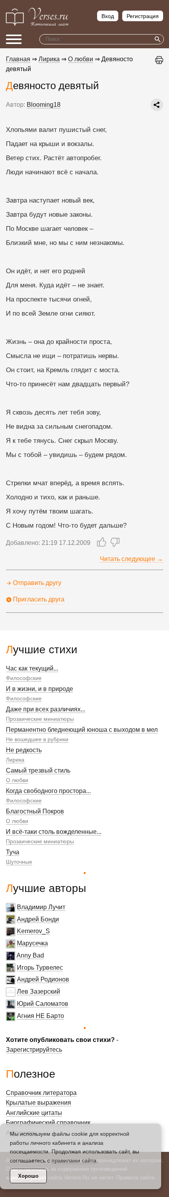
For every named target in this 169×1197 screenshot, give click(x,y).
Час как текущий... (32, 668)
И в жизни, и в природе (39, 688)
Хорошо (28, 1176)
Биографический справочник (48, 1122)
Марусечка (32, 943)
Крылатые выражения (38, 1102)
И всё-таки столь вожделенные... (53, 831)
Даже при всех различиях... (45, 709)
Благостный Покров (35, 811)
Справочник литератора (41, 1092)
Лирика (15, 760)
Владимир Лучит (41, 907)
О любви (17, 780)
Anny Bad (30, 955)
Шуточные (19, 862)
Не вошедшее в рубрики (37, 739)
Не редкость (24, 750)
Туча (12, 852)
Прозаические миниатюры (40, 719)
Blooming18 (44, 104)
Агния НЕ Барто (40, 1015)
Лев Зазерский (38, 991)
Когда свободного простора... (48, 791)
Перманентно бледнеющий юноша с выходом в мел (82, 729)
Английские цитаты (34, 1112)
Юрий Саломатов (42, 1003)
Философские (24, 678)
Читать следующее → (131, 559)
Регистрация (143, 16)
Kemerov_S (33, 931)
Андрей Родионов (43, 979)
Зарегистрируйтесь (34, 1049)
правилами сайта (73, 1160)
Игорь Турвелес (40, 967)
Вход (107, 16)
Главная (18, 59)
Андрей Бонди (38, 919)
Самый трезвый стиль (38, 770)
